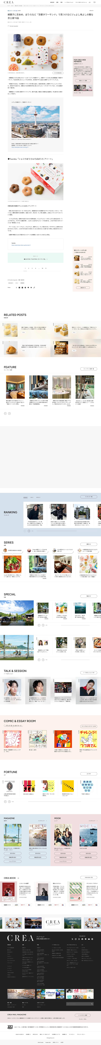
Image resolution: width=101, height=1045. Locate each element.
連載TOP (23, 947)
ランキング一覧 (88, 496)
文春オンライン (56, 1042)
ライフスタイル (10, 958)
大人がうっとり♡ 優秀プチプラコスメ (27, 974)
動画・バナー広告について (45, 1034)
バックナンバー (41, 820)
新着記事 (52, 2)
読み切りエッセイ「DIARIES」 (72, 952)
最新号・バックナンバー (11, 1004)
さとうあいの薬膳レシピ (26, 965)
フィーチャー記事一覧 (89, 369)
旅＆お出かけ (11, 282)
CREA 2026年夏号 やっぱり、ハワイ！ (41, 951)
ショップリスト (12, 861)
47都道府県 (22, 282)
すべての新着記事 (10, 947)
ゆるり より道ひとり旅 (71, 967)
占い (90, 2)
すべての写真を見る (58, 73)
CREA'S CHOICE (10, 972)
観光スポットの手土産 (14, 10)
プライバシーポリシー (81, 1034)
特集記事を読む (12, 857)
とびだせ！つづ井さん (71, 954)
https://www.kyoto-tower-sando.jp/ (19, 147)
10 (42, 268)
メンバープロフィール (41, 1004)
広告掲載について (55, 1034)
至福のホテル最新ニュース (27, 959)
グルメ (17, 282)
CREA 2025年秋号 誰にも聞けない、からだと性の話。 (43, 963)
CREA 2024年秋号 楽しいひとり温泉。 (41, 977)
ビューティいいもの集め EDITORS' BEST (26, 970)
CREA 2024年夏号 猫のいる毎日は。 (40, 981)
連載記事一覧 (83, 287)
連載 (57, 2)
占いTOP (89, 773)
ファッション (9, 962)
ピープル (23, 1004)
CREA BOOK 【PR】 (11, 1007)
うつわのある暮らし (26, 967)
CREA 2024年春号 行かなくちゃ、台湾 (41, 984)
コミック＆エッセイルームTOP (89, 726)
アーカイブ (9, 968)
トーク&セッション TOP (88, 672)
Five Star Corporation (14, 26)
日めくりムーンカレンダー (86, 958)
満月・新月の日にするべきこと (87, 960)
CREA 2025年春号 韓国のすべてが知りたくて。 (42, 970)
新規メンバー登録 (83, 80)
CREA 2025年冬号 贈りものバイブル (40, 974)
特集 (61, 2)
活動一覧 (38, 1007)
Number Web (48, 1042)
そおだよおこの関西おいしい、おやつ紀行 (28, 963)
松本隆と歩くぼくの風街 (56, 955)
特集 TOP (89, 596)
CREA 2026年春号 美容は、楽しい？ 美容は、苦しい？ (43, 955)
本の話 (62, 1042)
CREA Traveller (40, 1042)
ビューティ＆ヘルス (11, 960)
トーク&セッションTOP (56, 947)
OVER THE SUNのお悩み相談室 (58, 957)
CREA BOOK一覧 (88, 877)
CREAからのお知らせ (11, 977)
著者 (23, 1007)
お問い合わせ (35, 1034)
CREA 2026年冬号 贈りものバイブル (40, 959)
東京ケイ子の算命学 (85, 956)
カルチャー (9, 956)
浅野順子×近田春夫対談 (56, 953)
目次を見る (12, 853)
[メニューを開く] (94, 2)
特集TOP (38, 947)
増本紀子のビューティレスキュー (28, 977)
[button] (5, 413)
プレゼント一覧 (77, 92)
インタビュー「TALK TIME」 (72, 958)
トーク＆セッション (69, 2)
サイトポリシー (72, 1034)
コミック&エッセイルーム (81, 2)
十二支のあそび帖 (70, 956)
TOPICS (8, 974)
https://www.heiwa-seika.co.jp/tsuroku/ (21, 245)
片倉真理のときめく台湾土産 (27, 952)
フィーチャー (9, 970)
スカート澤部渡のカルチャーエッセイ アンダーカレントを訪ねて (72, 964)
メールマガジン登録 (82, 1015)
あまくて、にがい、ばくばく (72, 960)
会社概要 (27, 1034)
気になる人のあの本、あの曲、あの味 (57, 951)
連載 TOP (89, 544)
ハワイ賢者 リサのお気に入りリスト (27, 955)
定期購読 (63, 1034)
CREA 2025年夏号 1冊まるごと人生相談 (41, 967)
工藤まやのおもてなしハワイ (27, 957)
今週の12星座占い (85, 954)
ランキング (9, 966)
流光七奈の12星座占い (86, 952)
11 (45, 268)
